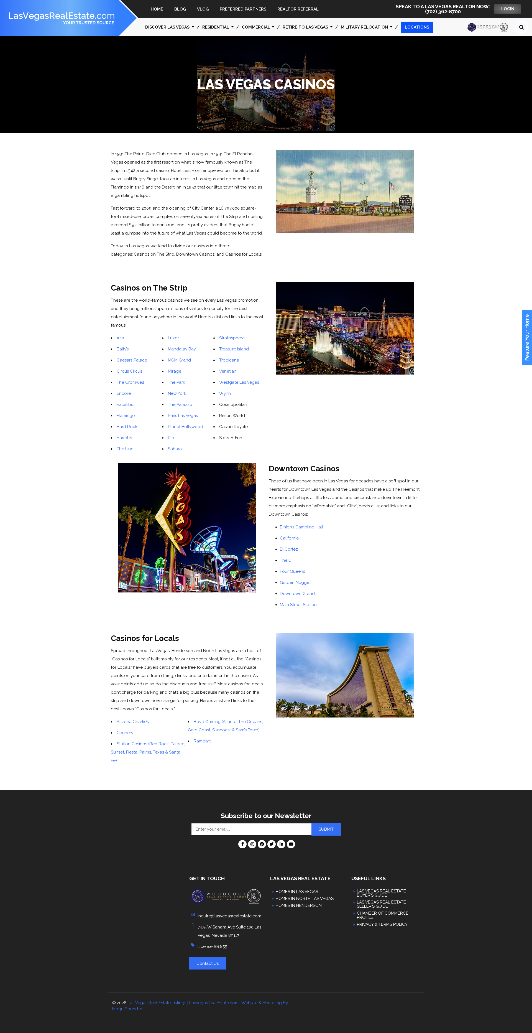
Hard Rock (128, 426)
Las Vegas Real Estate (300, 878)
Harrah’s (125, 437)
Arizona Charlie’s (133, 721)
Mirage (175, 371)
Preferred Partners (243, 9)
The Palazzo (180, 404)
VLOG (203, 9)
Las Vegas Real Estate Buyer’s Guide (381, 893)
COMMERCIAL (256, 27)
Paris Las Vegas (183, 415)
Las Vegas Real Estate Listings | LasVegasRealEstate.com (183, 1002)
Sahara (175, 448)
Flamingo (126, 415)
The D (285, 560)
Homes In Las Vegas (297, 892)
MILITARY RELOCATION (365, 27)
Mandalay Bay (182, 349)
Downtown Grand (297, 593)
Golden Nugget (295, 582)
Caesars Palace (132, 360)
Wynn (225, 393)
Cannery (125, 732)
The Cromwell (131, 382)
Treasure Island (234, 349)
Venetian (228, 371)
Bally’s (123, 349)
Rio (171, 437)
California (289, 538)
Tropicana (229, 360)
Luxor (174, 337)
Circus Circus (130, 371)
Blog (180, 9)
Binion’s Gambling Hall (301, 527)
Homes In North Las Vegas (305, 899)
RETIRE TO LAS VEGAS (306, 27)
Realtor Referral (298, 9)
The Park (177, 382)
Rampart (202, 741)
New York (177, 393)
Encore (124, 393)
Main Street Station (298, 604)
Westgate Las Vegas (239, 382)
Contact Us (207, 963)
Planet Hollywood (186, 426)
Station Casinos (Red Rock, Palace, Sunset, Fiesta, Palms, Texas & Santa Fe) (148, 752)
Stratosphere (232, 337)
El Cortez (289, 549)
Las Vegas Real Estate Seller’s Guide (381, 904)
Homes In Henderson (299, 906)
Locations (417, 27)
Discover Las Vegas (168, 27)
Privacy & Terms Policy (382, 924)
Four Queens (292, 571)
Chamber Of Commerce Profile (382, 915)
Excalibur (126, 404)
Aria (120, 337)
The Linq (126, 448)
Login (507, 8)
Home (157, 9)
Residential (216, 27)
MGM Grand (180, 360)
